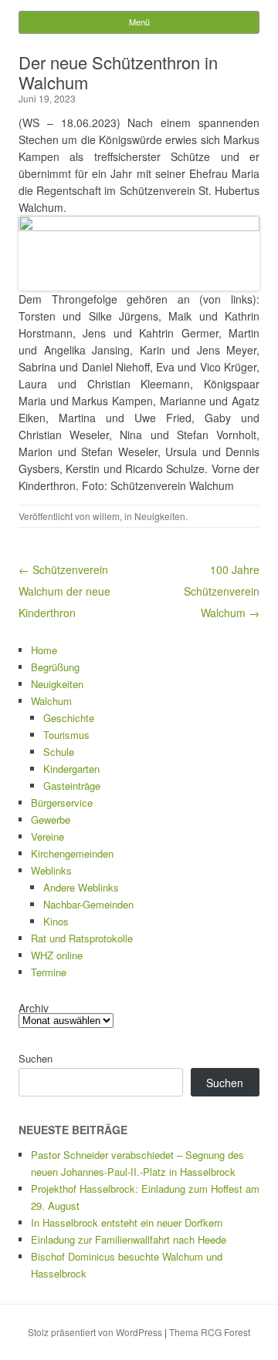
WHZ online (57, 955)
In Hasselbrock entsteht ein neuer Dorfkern (126, 1222)
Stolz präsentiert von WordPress (95, 1331)
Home (44, 650)
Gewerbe (50, 819)
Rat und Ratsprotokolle (82, 938)
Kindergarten (71, 768)
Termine (48, 972)
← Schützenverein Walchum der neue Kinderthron (64, 591)
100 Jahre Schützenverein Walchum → (221, 591)
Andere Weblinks (81, 887)
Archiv (34, 1007)
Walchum (51, 700)
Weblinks (51, 870)
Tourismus (66, 734)
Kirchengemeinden (72, 853)
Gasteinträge (71, 785)
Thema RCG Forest (209, 1331)
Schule (58, 751)
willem (106, 515)
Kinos (56, 921)
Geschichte (68, 717)
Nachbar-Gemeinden (88, 904)
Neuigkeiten (159, 515)
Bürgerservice (62, 802)
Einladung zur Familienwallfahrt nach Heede (128, 1239)
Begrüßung (55, 667)
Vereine (47, 836)
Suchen (36, 1058)
